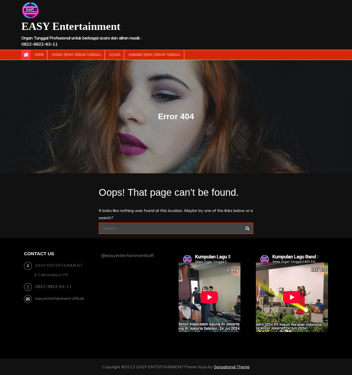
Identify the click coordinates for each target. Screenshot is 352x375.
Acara (115, 54)
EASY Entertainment (70, 26)
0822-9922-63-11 (53, 286)
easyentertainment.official (59, 298)
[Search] (247, 228)
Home (39, 54)
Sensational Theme (232, 366)
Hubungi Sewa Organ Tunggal (155, 54)
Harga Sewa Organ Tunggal (76, 54)
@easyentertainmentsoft (127, 255)
